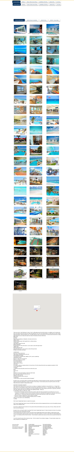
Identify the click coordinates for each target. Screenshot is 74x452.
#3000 (26, 428)
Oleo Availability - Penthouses (17, 428)
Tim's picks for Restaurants (47, 425)
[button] (51, 2)
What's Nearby (31, 430)
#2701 (26, 431)
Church (30, 435)
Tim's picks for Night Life (47, 426)
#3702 (26, 425)
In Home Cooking (31, 424)
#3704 (26, 427)
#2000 (26, 429)
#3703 (26, 426)
